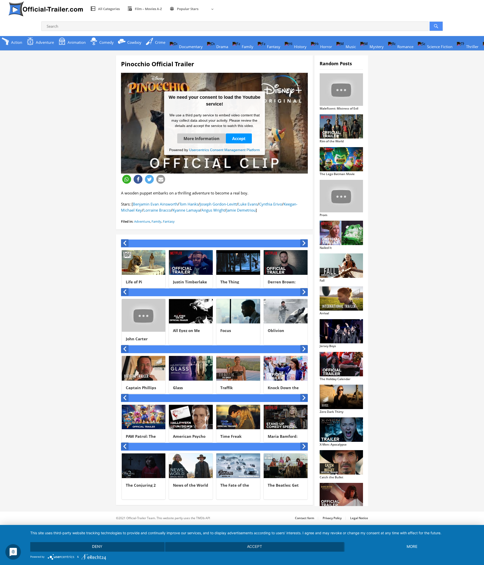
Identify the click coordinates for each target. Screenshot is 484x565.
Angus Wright (213, 210)
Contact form (304, 518)
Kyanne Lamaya (186, 210)
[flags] (209, 9)
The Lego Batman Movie (337, 174)
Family (156, 221)
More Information (202, 138)
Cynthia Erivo (270, 204)
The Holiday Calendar (335, 379)
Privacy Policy (332, 518)
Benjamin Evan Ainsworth (155, 204)
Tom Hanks (188, 204)
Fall (322, 280)
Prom (323, 215)
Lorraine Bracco (157, 210)
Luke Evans (248, 204)
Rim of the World (332, 141)
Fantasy (169, 221)
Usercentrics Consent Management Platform (224, 150)
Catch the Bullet (331, 477)
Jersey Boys (328, 346)
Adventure (142, 221)
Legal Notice (359, 518)
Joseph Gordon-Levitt (218, 204)
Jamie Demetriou (241, 210)
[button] (126, 179)
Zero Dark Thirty (331, 412)
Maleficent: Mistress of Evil (339, 108)
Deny (97, 546)
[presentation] (125, 243)
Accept (239, 138)
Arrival (324, 313)
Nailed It (326, 248)
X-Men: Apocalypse (333, 444)
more (412, 546)
